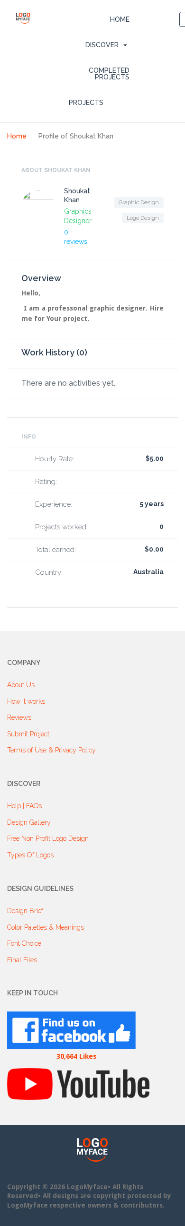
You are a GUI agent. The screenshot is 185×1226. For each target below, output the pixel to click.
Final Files (22, 960)
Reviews (19, 717)
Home (120, 19)
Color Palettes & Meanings (45, 927)
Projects (86, 102)
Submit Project (28, 734)
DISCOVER (102, 45)
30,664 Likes (76, 1056)
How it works (26, 701)
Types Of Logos (30, 855)
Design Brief (25, 911)
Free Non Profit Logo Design (48, 838)
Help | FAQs (24, 806)
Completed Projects (109, 74)
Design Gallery (29, 822)
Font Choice (24, 943)
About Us (21, 685)
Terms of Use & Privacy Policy (51, 750)
